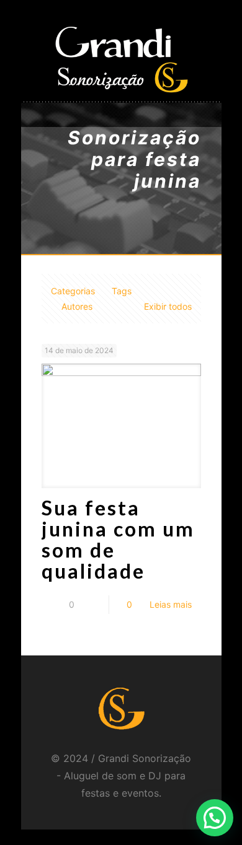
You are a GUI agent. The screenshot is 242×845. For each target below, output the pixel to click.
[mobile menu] (204, 40)
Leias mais (171, 604)
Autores (76, 306)
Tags (122, 291)
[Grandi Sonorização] (121, 59)
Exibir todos (168, 306)
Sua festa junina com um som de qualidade (118, 539)
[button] (214, 817)
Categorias (73, 291)
